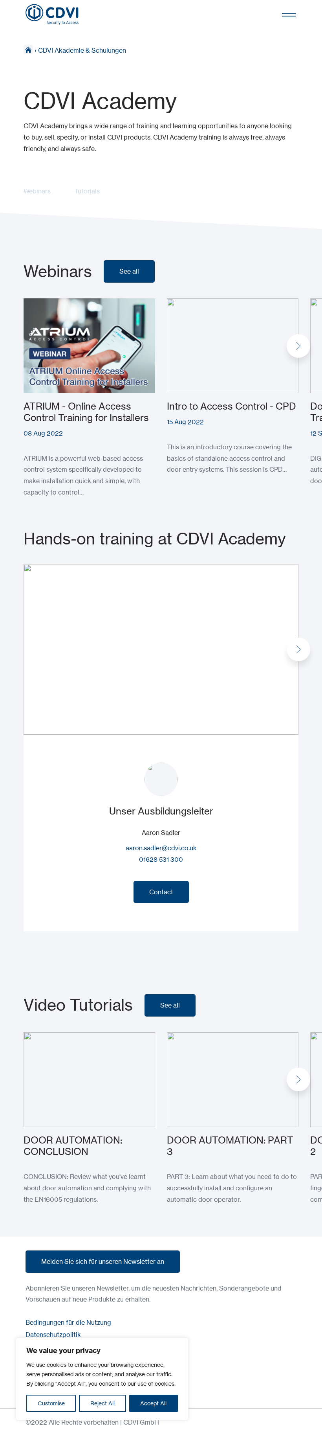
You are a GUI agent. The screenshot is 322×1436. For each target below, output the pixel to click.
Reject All (102, 1403)
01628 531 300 (161, 859)
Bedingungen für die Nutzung (68, 1322)
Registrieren (41, 304)
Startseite (28, 49)
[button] (298, 346)
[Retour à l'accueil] (52, 14)
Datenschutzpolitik (53, 1335)
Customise (51, 1403)
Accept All (153, 1403)
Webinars (37, 191)
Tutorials (87, 191)
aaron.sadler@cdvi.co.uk (161, 848)
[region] (102, 1379)
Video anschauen (49, 1038)
